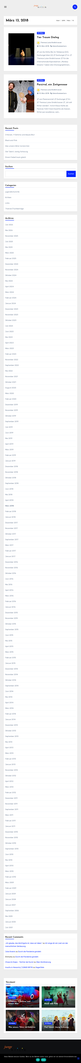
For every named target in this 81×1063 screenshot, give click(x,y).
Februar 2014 (10, 714)
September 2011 (11, 809)
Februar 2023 (10, 354)
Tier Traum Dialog (48, 37)
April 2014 (9, 703)
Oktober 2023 (10, 320)
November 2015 (11, 618)
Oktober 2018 (10, 478)
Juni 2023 (9, 332)
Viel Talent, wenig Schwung (16, 152)
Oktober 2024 (10, 275)
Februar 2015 (10, 658)
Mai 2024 (9, 281)
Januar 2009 (10, 894)
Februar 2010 (10, 877)
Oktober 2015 (10, 624)
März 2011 (9, 815)
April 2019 (9, 444)
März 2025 (9, 253)
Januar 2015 (10, 663)
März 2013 (9, 753)
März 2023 (9, 348)
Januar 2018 (10, 517)
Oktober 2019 (10, 416)
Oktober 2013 (10, 731)
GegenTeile (40, 967)
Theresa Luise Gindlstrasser (51, 42)
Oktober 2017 (10, 534)
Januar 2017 (10, 556)
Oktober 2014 (10, 680)
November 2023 (11, 315)
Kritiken (41, 33)
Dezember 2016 (11, 562)
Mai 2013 (8, 742)
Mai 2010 (8, 860)
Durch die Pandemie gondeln (29, 952)
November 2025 (11, 236)
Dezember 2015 (11, 613)
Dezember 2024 (11, 264)
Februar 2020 (10, 399)
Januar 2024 (10, 303)
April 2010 (9, 866)
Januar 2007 (10, 905)
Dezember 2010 (11, 832)
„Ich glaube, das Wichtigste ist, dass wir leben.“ (23, 943)
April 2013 (9, 748)
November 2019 (11, 410)
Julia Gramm (10, 952)
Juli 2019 (9, 427)
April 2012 (9, 781)
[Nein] (78, 1058)
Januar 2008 (10, 899)
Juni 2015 (9, 635)
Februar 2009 (10, 888)
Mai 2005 (9, 916)
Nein (43, 1060)
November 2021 (11, 377)
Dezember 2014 (11, 669)
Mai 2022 (9, 371)
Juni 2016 (9, 579)
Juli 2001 (9, 927)
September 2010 (12, 849)
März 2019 (9, 450)
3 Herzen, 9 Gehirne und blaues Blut (20, 135)
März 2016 (9, 596)
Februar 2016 (10, 601)
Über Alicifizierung (43, 962)
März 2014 (9, 708)
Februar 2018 (10, 511)
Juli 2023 (9, 326)
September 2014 (12, 686)
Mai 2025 (9, 247)
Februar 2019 (10, 455)
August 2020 (10, 388)
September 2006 (12, 911)
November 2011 (11, 804)
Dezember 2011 (11, 798)
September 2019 (12, 421)
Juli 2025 (9, 242)
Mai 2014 (8, 697)
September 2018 (12, 483)
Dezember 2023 (11, 309)
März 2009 (9, 883)
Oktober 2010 (10, 843)
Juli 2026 (9, 225)
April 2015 (9, 646)
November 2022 (11, 360)
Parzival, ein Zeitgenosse (52, 84)
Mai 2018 (8, 495)
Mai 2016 (8, 585)
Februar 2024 (10, 298)
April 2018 (9, 500)
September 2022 (12, 365)
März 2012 (9, 787)
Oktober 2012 (10, 776)
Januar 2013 (10, 764)
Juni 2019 (9, 433)
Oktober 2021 (10, 382)
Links (7, 203)
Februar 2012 (10, 793)
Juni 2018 (9, 489)
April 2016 (9, 590)
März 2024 (9, 292)
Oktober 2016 (10, 573)
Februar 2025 (10, 258)
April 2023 (9, 343)
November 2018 (11, 472)
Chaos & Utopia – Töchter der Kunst (19, 962)
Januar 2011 (10, 826)
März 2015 (9, 652)
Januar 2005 (10, 922)
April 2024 (9, 287)
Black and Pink (11, 140)
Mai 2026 (9, 230)
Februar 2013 (10, 759)
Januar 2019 (10, 461)
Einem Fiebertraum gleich (15, 157)
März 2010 (9, 871)
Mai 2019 (8, 438)
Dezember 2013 (11, 725)
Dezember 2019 (11, 405)
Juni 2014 (9, 691)
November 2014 (11, 674)
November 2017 (11, 528)
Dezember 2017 (11, 523)
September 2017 (11, 540)
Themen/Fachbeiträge (14, 209)
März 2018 (9, 506)
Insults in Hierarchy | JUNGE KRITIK (19, 967)
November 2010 (11, 838)
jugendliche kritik (12, 192)
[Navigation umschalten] (5, 7)
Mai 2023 (9, 337)
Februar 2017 (10, 551)
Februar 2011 (10, 821)
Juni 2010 (9, 854)
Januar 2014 (10, 719)
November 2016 (11, 568)
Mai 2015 (8, 641)
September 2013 (11, 736)
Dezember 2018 (11, 466)
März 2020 (9, 393)
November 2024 (11, 270)
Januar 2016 (10, 607)
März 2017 (9, 545)
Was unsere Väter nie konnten (17, 146)
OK (38, 1060)
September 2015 (11, 630)
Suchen (9, 167)
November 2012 (11, 770)
